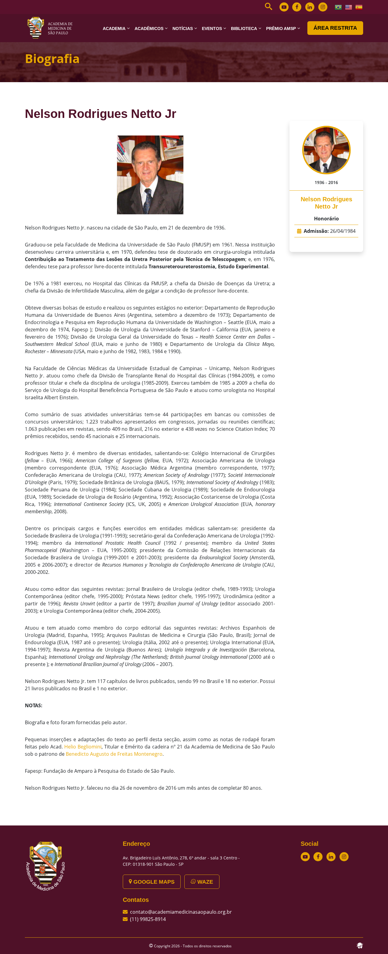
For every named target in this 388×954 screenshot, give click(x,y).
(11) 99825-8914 (148, 919)
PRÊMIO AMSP (281, 28)
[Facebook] (296, 7)
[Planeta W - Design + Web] (359, 945)
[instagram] (322, 7)
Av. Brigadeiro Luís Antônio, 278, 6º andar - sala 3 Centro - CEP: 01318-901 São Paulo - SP (181, 861)
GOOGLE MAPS (153, 882)
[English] (349, 6)
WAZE (204, 882)
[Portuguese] (339, 6)
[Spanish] (359, 6)
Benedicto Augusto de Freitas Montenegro (114, 754)
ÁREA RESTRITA (335, 28)
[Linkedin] (309, 7)
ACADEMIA (114, 28)
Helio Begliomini (83, 746)
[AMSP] (52, 27)
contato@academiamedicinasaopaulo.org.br (181, 912)
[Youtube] (284, 7)
